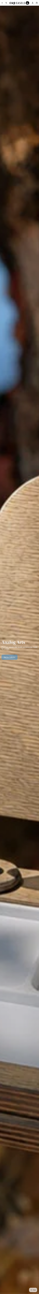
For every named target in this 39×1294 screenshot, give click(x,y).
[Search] (6, 3)
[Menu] (2, 3)
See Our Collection (9, 657)
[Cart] (37, 3)
